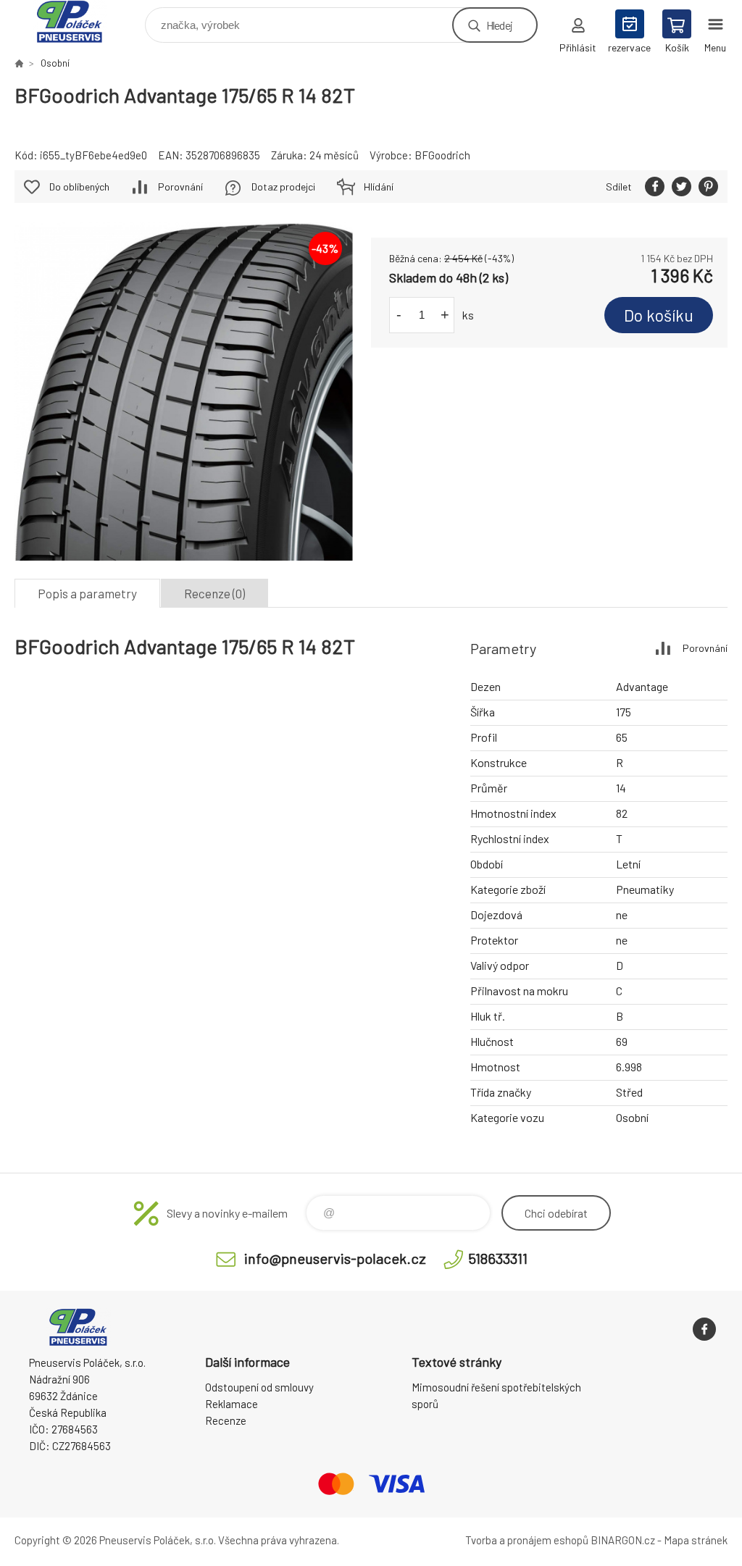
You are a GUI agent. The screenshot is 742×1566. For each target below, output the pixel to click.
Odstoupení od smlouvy (259, 1387)
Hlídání (378, 186)
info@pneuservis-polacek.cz (335, 1258)
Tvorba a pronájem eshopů (526, 1539)
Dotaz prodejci (283, 186)
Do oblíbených (79, 186)
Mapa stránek (696, 1539)
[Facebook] (704, 1329)
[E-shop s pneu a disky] (18, 63)
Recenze (225, 1420)
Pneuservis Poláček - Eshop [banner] (78, 21)
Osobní (55, 63)
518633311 (498, 1258)
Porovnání (180, 186)
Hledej (499, 25)
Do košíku (658, 315)
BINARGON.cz (623, 1539)
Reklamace (231, 1403)
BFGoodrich (442, 155)
